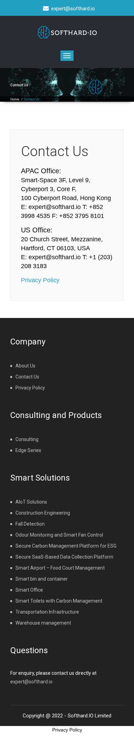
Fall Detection (30, 524)
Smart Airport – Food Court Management (60, 568)
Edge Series (28, 450)
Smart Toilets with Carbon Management (58, 601)
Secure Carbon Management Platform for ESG (65, 546)
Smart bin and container (41, 579)
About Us (25, 365)
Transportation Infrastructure (47, 612)
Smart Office (29, 590)
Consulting (26, 439)
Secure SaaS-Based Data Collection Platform (64, 557)
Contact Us (54, 151)
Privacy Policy (40, 280)
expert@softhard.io (31, 681)
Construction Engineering (42, 513)
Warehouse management (43, 623)
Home (14, 99)
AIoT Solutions (31, 502)
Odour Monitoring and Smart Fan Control (59, 535)
